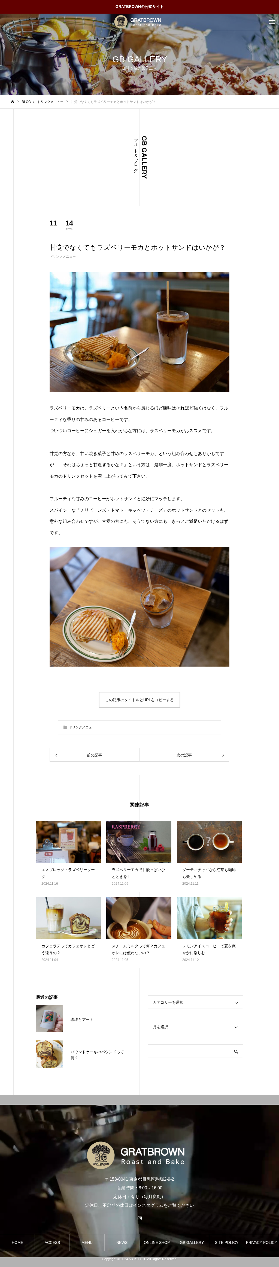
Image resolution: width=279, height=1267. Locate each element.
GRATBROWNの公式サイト (140, 6)
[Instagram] (139, 1218)
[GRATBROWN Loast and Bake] (139, 22)
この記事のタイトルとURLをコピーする (139, 700)
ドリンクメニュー (63, 256)
